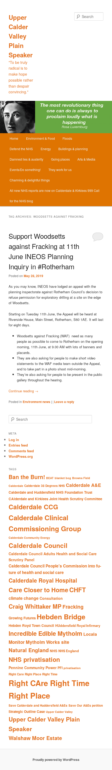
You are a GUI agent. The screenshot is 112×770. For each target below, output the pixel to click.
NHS (53, 650)
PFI (60, 667)
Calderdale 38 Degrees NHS (44, 486)
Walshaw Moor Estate (35, 738)
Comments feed (21, 450)
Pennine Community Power (33, 667)
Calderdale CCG (33, 506)
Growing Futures (22, 617)
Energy (46, 148)
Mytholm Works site (47, 642)
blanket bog (63, 478)
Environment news (36, 401)
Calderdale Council (38, 545)
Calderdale (16, 486)
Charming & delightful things (30, 180)
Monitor (17, 642)
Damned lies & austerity (26, 159)
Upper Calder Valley (59, 712)
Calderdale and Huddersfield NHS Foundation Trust (50, 492)
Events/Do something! (25, 169)
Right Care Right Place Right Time (33, 674)
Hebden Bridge (61, 616)
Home (14, 138)
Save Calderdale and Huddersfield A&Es (38, 705)
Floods (67, 138)
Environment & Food (40, 138)
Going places (60, 159)
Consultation (51, 598)
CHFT (77, 589)
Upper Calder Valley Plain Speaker (21, 36)
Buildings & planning (73, 148)
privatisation (72, 668)
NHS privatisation (34, 659)
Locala (90, 634)
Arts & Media (86, 159)
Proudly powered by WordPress (56, 759)
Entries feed (18, 445)
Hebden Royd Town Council (31, 625)
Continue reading (23, 390)
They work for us (60, 169)
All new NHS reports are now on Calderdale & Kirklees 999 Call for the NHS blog (54, 195)
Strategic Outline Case (27, 711)
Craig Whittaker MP (35, 606)
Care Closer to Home (38, 589)
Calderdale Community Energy (29, 538)
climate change (24, 598)
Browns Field (81, 478)
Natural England (29, 650)
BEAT (50, 478)
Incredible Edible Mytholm (45, 633)
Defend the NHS (21, 148)
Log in (14, 439)
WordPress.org (21, 456)
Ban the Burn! (27, 477)
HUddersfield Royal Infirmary (77, 625)
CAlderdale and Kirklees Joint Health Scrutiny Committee (55, 498)
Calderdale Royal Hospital (43, 580)
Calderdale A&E (83, 485)
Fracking (73, 606)
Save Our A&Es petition (86, 705)
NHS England (68, 651)
